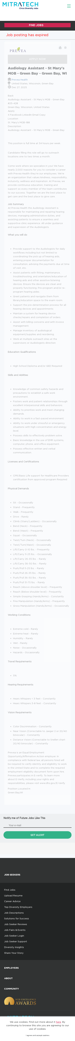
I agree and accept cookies (37, 1035)
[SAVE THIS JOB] (65, 47)
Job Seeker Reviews (15, 924)
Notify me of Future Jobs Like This (24, 818)
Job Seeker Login (14, 935)
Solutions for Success (16, 918)
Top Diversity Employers (18, 907)
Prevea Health (20, 79)
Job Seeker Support (15, 941)
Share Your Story (14, 953)
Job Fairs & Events (14, 930)
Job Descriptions (14, 913)
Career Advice (12, 901)
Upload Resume (13, 895)
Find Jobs (9, 890)
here (58, 1022)
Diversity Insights (14, 947)
